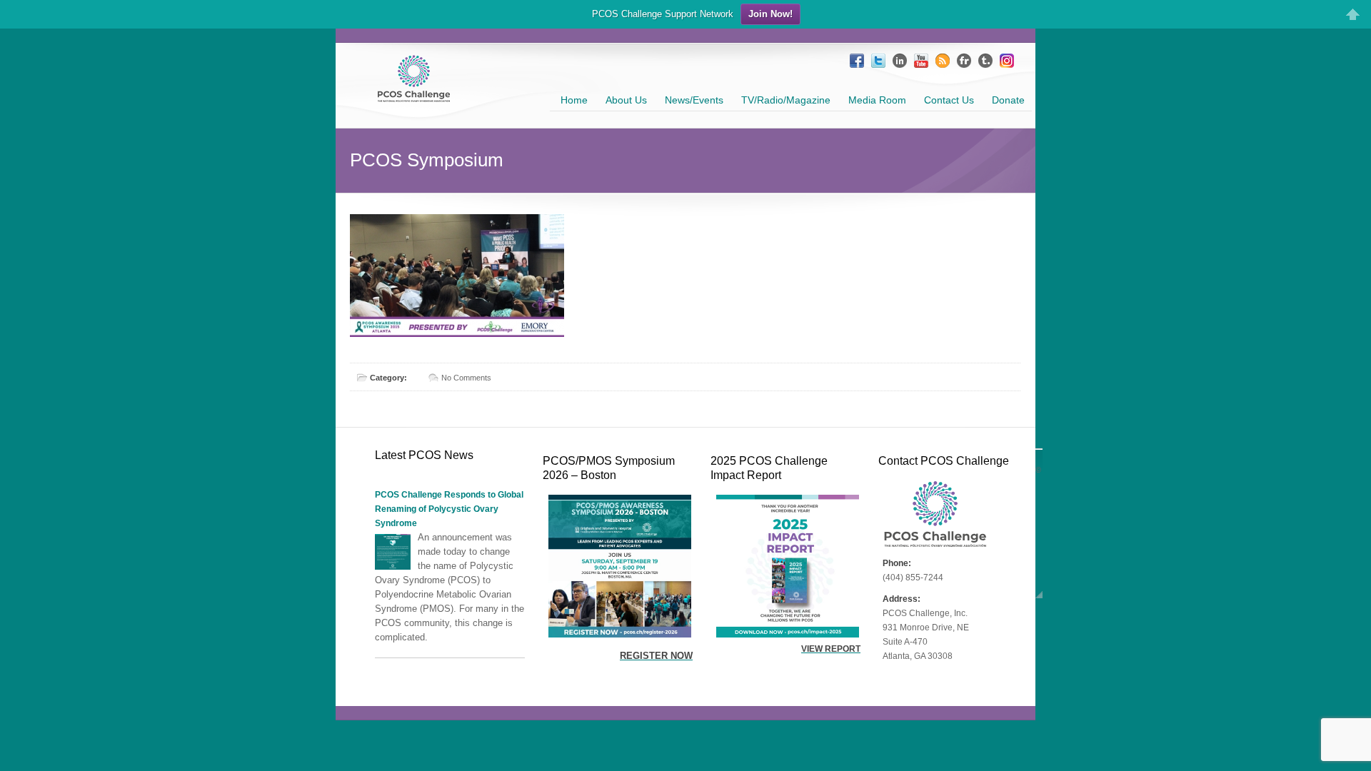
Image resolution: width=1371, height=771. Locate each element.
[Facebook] (857, 61)
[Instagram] (1007, 61)
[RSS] (942, 61)
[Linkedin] (900, 61)
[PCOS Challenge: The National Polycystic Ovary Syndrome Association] (414, 96)
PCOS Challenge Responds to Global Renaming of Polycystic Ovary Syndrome (449, 509)
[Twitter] (878, 61)
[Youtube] (921, 61)
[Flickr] (964, 61)
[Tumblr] (985, 61)
